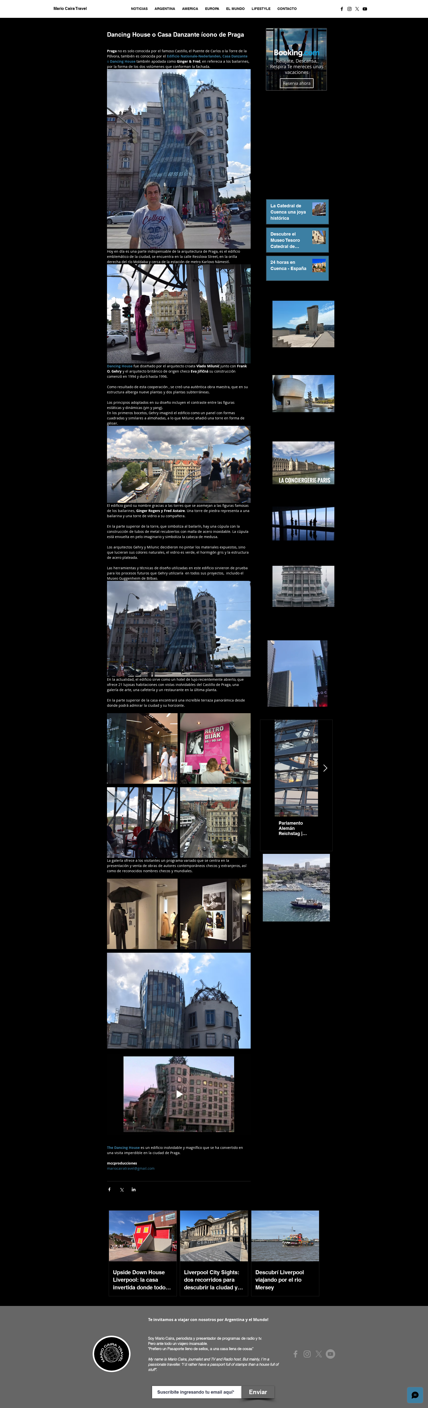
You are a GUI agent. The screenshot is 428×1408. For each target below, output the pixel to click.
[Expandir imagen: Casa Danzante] (142, 822)
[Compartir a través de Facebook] (109, 1189)
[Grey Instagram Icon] (307, 1354)
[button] (139, 8)
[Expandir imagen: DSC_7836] (142, 748)
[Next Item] (325, 768)
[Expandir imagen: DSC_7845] (215, 914)
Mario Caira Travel (70, 8)
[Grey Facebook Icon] (295, 1354)
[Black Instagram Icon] (349, 9)
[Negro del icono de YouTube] (365, 9)
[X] (357, 9)
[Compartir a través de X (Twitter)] (121, 1189)
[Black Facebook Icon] (342, 9)
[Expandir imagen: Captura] (142, 914)
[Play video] (179, 1094)
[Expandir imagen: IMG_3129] (215, 822)
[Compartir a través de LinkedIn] (133, 1189)
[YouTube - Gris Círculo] (330, 1354)
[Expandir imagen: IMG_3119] (215, 748)
